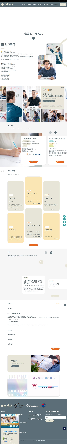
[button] (55, 132)
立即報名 (32, 161)
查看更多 (53, 296)
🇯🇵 (10, 431)
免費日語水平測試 (63, 4)
